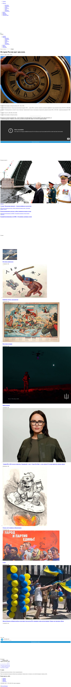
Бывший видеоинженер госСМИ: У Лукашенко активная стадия (16, 216)
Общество (7, 8)
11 (2, 665)
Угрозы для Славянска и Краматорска (12, 527)
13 (5, 665)
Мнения (4, 13)
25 (2, 667)
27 (5, 667)
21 (6, 666)
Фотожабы (5, 14)
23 (9, 666)
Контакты (4, 681)
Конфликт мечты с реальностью (10, 299)
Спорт (6, 7)
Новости (4, 3)
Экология (6, 10)
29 (7, 667)
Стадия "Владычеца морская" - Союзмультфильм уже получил (15, 206)
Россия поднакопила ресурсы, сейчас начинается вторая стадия (15, 211)
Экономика (7, 6)
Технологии (7, 11)
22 (7, 666)
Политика (7, 5)
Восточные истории (7, 344)
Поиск (12, 49)
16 (9, 665)
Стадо (4, 562)
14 (6, 665)
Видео (4, 12)
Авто (6, 9)
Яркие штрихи (6, 405)
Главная (4, 1)
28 (6, 667)
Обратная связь (5, 15)
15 (7, 665)
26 (3, 667)
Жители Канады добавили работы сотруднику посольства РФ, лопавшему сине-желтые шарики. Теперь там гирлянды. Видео (33, 621)
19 (3, 666)
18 (2, 666)
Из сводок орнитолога (8, 261)
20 (5, 666)
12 (3, 665)
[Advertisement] (35, 24)
